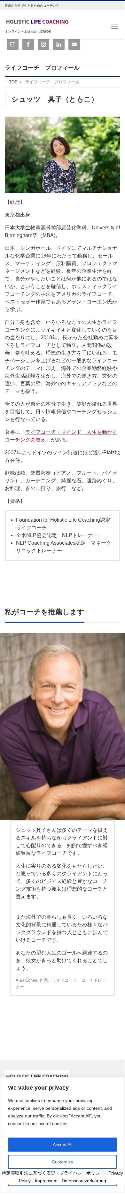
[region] (62, 1135)
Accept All (62, 1144)
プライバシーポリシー (81, 1173)
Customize (62, 1161)
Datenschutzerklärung (84, 1180)
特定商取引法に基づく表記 (28, 1173)
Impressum (46, 1180)
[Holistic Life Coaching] (37, 20)
